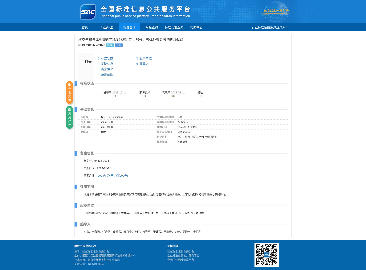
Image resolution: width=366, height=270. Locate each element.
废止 (200, 92)
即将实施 (144, 92)
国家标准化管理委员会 (180, 251)
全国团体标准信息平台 (180, 259)
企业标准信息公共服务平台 (183, 255)
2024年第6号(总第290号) (113, 175)
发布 (115, 92)
